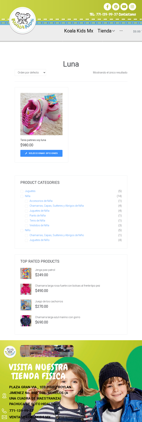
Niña (27, 196)
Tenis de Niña (37, 220)
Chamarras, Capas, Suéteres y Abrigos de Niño (57, 235)
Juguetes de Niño (40, 240)
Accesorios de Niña (41, 200)
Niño (28, 230)
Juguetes (30, 191)
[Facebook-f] (107, 6)
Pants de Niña (38, 215)
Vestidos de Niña (39, 225)
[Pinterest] (115, 6)
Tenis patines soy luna (33, 140)
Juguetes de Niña (39, 210)
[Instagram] (132, 6)
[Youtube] (124, 6)
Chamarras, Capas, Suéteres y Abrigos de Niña (57, 205)
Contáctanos (127, 14)
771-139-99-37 (107, 14)
